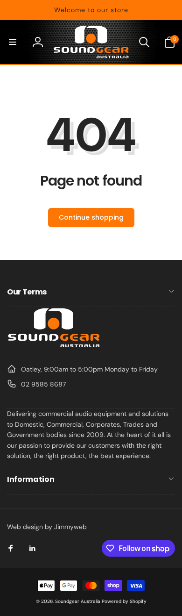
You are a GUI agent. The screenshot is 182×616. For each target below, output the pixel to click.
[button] (12, 42)
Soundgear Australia (77, 601)
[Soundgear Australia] (53, 346)
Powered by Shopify (124, 601)
